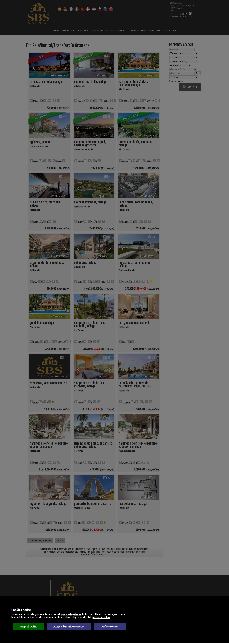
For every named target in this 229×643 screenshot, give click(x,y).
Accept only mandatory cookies (68, 626)
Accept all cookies (28, 626)
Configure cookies (110, 626)
